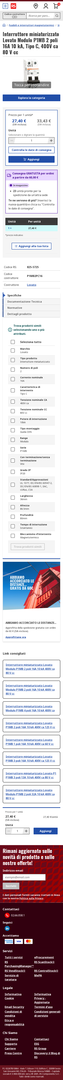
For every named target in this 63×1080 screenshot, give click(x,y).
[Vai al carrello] (56, 6)
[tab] (31, 295)
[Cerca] (56, 16)
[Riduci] (12, 141)
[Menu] (5, 6)
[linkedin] (7, 928)
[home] (4, 25)
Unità (12, 130)
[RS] (13, 6)
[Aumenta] (51, 141)
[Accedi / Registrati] (45, 6)
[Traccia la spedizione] (35, 6)
